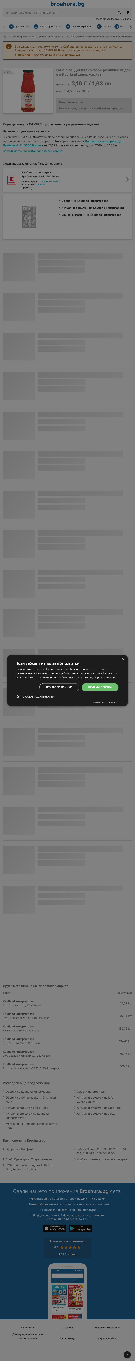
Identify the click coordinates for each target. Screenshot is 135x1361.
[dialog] (67, 680)
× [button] (122, 659)
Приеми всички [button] (100, 687)
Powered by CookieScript (105, 702)
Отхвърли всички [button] (59, 687)
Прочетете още (105, 677)
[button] (35, 696)
